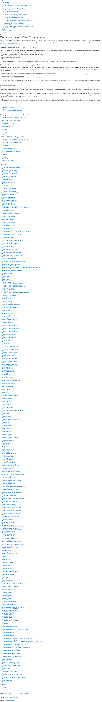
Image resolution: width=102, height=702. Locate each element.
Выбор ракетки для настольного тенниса (17, 3)
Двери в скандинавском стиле (9, 176)
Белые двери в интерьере (8, 338)
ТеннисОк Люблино (7, 126)
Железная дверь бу (7, 203)
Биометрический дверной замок (10, 538)
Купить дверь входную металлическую (11, 324)
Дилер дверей (5, 406)
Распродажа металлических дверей (11, 167)
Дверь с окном (5, 356)
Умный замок (5, 413)
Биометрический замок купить (9, 243)
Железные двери (6, 315)
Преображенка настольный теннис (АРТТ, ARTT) (14, 117)
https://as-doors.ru (4, 43)
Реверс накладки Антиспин (11, 11)
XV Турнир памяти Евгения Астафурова (14, 23)
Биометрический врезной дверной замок (12, 583)
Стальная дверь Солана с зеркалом (11, 652)
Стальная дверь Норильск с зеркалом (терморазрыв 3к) (16, 647)
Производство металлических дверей (11, 304)
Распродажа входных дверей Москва (11, 192)
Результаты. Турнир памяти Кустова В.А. (12, 110)
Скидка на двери (6, 422)
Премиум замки (6, 561)
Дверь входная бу (6, 441)
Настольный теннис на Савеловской (11, 120)
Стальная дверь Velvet (7, 210)
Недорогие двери (6, 550)
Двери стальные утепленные (9, 350)
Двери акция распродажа (8, 333)
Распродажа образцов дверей (9, 171)
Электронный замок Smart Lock (10, 586)
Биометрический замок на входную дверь (12, 240)
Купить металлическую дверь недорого (11, 328)
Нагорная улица (6, 156)
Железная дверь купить (8, 313)
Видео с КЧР (7, 30)
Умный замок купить (7, 593)
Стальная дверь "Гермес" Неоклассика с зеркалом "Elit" (15, 231)
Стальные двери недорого (8, 291)
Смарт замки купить (7, 576)
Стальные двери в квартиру (9, 216)
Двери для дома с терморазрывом (10, 662)
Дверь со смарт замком (8, 579)
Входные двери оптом (7, 273)
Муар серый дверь (6, 353)
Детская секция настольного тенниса (13, 8)
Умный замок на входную (8, 584)
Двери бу (4, 446)
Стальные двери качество (8, 224)
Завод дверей (5, 404)
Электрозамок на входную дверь (10, 547)
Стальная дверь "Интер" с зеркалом (11, 227)
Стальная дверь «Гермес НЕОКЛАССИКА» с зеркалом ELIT (16, 207)
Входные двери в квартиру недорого (11, 489)
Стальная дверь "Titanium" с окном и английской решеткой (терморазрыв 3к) (21, 267)
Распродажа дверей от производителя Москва (13, 261)
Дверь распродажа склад (8, 330)
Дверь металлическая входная (9, 553)
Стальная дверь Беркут (8, 635)
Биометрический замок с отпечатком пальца (13, 544)
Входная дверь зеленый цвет (9, 334)
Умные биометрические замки (9, 540)
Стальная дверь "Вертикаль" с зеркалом (12, 270)
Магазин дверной (6, 276)
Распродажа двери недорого (9, 191)
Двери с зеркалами (7, 659)
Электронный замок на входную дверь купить (13, 420)
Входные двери (6, 310)
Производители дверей (8, 394)
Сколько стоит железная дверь (9, 365)
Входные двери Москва (8, 194)
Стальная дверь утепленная (9, 182)
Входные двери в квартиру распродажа (12, 513)
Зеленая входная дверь (8, 336)
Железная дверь (6, 382)
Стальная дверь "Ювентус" (8, 233)
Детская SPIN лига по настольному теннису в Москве (17, 24)
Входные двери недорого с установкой (11, 480)
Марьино (4, 154)
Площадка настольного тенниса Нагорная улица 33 (15, 139)
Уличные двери (6, 389)
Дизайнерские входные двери (9, 297)
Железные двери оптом (8, 282)
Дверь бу (4, 532)
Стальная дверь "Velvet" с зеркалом (11, 212)
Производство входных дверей (9, 303)
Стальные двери (6, 316)
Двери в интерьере (6, 298)
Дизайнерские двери (7, 377)
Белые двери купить (7, 343)
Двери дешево (5, 376)
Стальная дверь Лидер (7, 634)
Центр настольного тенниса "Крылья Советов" (13, 119)
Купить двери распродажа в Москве (11, 471)
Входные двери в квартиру (8, 327)
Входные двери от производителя (10, 397)
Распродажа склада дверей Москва (11, 505)
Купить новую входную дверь (9, 671)
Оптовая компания (6, 174)
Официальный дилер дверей (9, 295)
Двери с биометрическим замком (10, 242)
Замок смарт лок (6, 577)
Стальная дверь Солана (8, 637)
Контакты (4, 32)
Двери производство (7, 680)
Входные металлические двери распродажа (13, 255)
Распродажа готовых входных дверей (11, 252)
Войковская (5, 132)
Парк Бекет (5, 145)
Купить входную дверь (7, 318)
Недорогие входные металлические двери (12, 482)
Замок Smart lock (6, 412)
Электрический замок (7, 415)
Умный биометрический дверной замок (11, 541)
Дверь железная (6, 668)
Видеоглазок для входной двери (10, 349)
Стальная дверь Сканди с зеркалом (11, 653)
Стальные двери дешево (8, 288)
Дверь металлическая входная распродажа (13, 607)
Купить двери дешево (7, 519)
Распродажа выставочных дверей (10, 309)
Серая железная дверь (8, 456)
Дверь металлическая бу (8, 523)
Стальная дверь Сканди (8, 632)
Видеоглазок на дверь (7, 347)
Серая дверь (5, 373)
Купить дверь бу (6, 443)
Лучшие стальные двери (8, 218)
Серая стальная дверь (7, 476)
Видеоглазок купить (7, 374)
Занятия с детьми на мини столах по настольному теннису (18, 26)
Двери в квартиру (6, 559)
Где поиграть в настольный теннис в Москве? (15, 14)
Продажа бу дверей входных (9, 470)
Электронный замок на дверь (9, 177)
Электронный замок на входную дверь (11, 419)
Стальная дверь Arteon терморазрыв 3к (12, 646)
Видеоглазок (5, 623)
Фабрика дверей (6, 400)
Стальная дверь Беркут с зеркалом (10, 628)
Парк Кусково (5, 144)
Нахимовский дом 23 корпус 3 (9, 148)
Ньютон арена (5, 128)
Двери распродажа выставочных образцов (12, 492)
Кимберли (4, 129)
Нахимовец (5, 157)
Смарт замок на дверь (7, 562)
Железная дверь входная (8, 195)
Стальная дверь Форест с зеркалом (11, 650)
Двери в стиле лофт (7, 300)
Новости (4, 21)
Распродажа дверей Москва (9, 188)
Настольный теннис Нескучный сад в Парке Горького (15, 141)
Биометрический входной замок (10, 245)
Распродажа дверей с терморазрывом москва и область (16, 292)
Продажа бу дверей (7, 468)
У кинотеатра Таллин (7, 160)
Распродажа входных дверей (9, 169)
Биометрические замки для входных (11, 543)
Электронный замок (7, 416)
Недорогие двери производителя (10, 395)
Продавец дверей (6, 391)
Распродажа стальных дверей (9, 173)
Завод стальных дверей (8, 219)
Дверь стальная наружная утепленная (11, 183)
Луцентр (4, 122)
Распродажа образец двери (9, 495)
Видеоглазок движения (7, 614)
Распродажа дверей (7, 401)
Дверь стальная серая (7, 179)
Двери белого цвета (7, 341)
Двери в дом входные (7, 666)
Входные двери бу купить (8, 675)
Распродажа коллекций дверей (9, 248)
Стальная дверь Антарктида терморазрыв (12, 631)
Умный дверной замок (7, 567)
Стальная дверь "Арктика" (8, 228)
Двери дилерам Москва (8, 294)
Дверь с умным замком (8, 592)
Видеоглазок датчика (7, 616)
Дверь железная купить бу (8, 678)
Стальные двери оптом (8, 271)
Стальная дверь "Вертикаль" (9, 268)
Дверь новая (5, 661)
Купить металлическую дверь (9, 325)
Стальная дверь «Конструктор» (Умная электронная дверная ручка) (19, 640)
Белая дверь (5, 185)
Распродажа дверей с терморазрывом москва (13, 286)
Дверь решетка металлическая (9, 352)
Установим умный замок (8, 590)
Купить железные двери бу (8, 197)
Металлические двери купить (9, 379)
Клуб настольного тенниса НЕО (10, 134)
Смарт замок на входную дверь (10, 571)
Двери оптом (5, 392)
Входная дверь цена (7, 321)
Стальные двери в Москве (8, 222)
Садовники (5, 147)
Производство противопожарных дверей (12, 306)
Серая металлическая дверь (9, 477)
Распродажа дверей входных (9, 462)
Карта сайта (5, 687)
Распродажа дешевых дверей (9, 307)
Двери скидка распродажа (8, 371)
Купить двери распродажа (8, 189)
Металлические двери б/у (8, 534)
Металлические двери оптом (9, 277)
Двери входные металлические (9, 200)
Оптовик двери (5, 279)
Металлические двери (7, 426)
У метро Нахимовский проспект (10, 162)
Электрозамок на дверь (8, 546)
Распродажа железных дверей (9, 170)
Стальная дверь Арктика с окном (10, 262)
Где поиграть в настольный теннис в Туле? (14, 15)
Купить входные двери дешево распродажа (13, 508)
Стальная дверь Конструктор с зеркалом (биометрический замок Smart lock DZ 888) (22, 641)
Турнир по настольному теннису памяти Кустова (14, 109)
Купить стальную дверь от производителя (12, 529)
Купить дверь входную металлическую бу (12, 674)
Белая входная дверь (7, 340)
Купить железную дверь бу (8, 432)
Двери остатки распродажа (8, 504)
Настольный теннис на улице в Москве (14, 17)
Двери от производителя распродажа (11, 465)
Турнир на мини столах (10, 27)
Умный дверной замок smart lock (10, 608)
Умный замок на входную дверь (10, 587)
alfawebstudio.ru (10, 700)
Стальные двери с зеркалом (9, 449)
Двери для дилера (6, 274)
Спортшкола (7, 18)
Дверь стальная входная (8, 215)
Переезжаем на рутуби (8, 112)
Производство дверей (7, 301)
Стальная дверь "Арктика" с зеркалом (11, 230)
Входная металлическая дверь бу (10, 672)
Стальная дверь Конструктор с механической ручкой (15, 629)
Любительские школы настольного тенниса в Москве (20, 20)
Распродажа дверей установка (9, 249)
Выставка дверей (6, 444)
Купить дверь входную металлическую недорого (14, 359)
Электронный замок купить (8, 418)
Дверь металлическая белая (9, 337)
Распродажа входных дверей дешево (11, 251)
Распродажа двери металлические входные (13, 526)
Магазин (6, 2)
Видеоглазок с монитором (8, 613)
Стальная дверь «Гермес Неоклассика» (12, 206)
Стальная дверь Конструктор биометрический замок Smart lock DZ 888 (19, 643)
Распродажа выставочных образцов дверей (13, 283)
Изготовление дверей (7, 403)
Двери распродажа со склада (9, 358)
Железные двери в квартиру (9, 198)
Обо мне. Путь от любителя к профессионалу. (15, 9)
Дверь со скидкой (6, 431)
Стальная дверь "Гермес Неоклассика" (11, 236)
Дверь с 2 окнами (6, 367)
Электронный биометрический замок (11, 239)
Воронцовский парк (7, 153)
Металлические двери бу (8, 440)
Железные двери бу (7, 429)
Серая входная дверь (7, 459)
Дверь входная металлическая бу (10, 555)
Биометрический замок (8, 246)
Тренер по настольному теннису (10, 6)
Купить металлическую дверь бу (10, 331)
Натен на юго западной (8, 131)
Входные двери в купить (8, 669)
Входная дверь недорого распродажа (11, 510)
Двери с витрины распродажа (9, 500)
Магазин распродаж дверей (9, 258)
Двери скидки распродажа (8, 502)
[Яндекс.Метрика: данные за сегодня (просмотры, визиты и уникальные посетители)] (23, 693)
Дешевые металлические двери (10, 522)
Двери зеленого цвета (7, 368)
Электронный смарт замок (8, 574)
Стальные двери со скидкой (9, 289)
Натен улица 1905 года (8, 125)
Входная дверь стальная (8, 525)
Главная (4, 0)
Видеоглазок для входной (8, 622)
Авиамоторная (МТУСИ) (8, 123)
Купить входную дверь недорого (10, 485)
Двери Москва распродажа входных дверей (13, 256)
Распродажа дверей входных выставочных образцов (15, 677)
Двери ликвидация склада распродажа (11, 507)
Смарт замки (5, 556)
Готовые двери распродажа (9, 259)
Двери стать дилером (7, 280)
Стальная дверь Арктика (8, 209)
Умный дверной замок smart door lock (11, 610)
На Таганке (5, 150)
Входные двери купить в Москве (10, 664)
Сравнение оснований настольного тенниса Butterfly (19, 5)
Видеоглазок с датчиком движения (10, 346)
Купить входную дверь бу (8, 552)
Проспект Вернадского (7, 159)
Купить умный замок (7, 595)
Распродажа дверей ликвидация (10, 497)
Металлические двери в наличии (10, 528)
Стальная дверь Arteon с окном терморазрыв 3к (14, 644)
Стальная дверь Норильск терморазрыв (12, 649)
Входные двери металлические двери (11, 656)
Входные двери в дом (7, 322)
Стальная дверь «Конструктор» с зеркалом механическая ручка (18, 638)
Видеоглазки (5, 180)
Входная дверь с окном (8, 355)
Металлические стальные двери (10, 221)
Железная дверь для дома (8, 204)
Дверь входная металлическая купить (11, 380)
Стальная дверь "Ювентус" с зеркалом (11, 234)
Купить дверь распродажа (8, 605)
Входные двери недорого (8, 201)
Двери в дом (5, 558)
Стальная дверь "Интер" (8, 225)
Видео (3, 29)
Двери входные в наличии (8, 531)
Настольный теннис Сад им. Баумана (11, 142)
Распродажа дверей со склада (9, 254)
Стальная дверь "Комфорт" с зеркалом (11, 265)
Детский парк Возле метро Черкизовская (12, 151)
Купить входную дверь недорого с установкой (13, 491)
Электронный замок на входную (10, 437)
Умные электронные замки (8, 589)
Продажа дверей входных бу (9, 461)
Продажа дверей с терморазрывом (10, 516)
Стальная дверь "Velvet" (8, 237)
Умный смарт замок (7, 573)
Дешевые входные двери (8, 520)
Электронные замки (7, 568)
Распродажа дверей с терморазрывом (11, 285)
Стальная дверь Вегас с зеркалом (10, 626)
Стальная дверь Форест (8, 655)
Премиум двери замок (7, 580)
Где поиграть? (5, 12)
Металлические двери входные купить (11, 665)
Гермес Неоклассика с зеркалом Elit (11, 213)
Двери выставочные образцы (9, 681)
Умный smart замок (7, 599)
